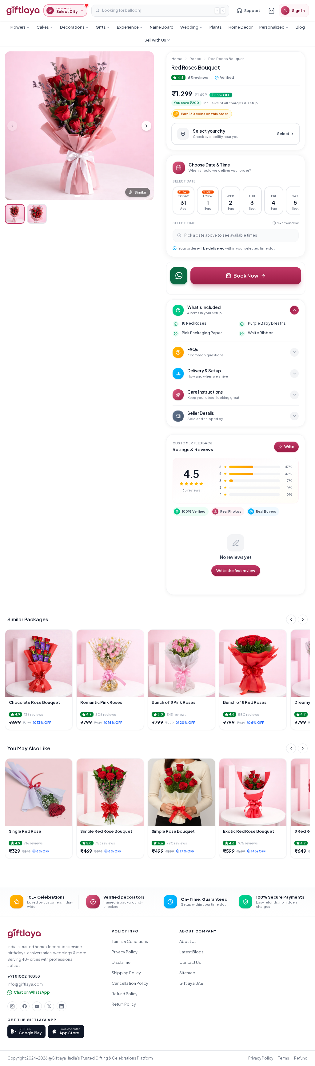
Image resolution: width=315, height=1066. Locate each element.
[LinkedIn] (61, 1006)
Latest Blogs (191, 951)
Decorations (72, 27)
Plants (215, 27)
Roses (195, 58)
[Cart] (271, 10)
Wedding (189, 27)
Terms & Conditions (130, 941)
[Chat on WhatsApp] (178, 275)
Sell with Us (155, 40)
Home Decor (241, 27)
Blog (300, 27)
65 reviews (198, 77)
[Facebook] (25, 1006)
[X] (49, 1006)
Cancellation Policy (130, 983)
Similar (140, 192)
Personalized (272, 27)
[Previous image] (12, 126)
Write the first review (235, 570)
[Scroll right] (303, 619)
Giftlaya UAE (191, 983)
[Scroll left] (291, 619)
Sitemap (187, 972)
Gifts (101, 27)
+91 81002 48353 (23, 976)
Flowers (18, 27)
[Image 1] (77, 196)
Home (176, 58)
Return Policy (124, 1004)
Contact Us (190, 962)
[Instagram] (12, 1006)
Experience (128, 27)
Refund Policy (125, 993)
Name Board (161, 27)
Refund (301, 1058)
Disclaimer (122, 962)
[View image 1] (15, 214)
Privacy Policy (125, 951)
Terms (283, 1058)
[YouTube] (37, 1006)
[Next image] (146, 126)
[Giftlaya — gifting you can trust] (23, 10)
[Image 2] (83, 196)
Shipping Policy (126, 972)
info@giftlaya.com (25, 984)
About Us (188, 941)
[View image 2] (37, 214)
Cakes (43, 27)
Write (289, 446)
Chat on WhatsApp (32, 992)
